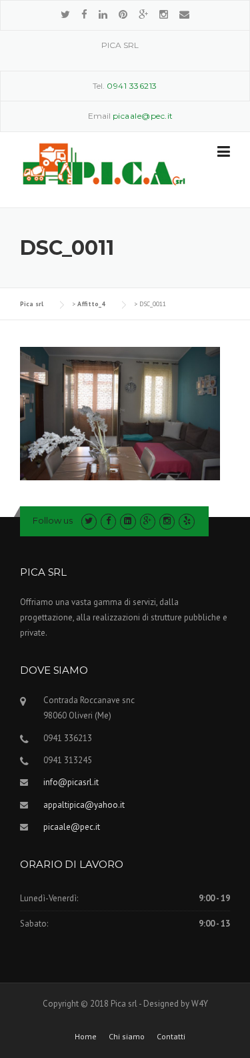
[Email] (184, 14)
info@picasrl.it (71, 782)
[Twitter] (65, 14)
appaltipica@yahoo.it (84, 805)
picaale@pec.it (71, 827)
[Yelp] (186, 520)
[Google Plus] (143, 14)
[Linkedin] (103, 14)
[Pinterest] (123, 14)
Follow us (53, 520)
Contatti (171, 1037)
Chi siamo (127, 1037)
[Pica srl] (104, 163)
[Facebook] (84, 14)
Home (86, 1037)
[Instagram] (163, 14)
